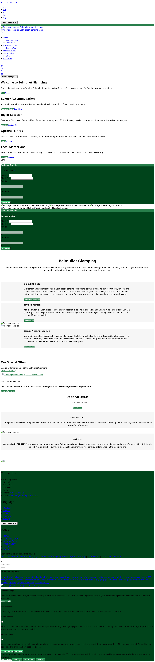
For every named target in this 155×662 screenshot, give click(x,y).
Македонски (94, 577)
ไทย (80, 579)
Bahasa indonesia (25, 579)
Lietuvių (75, 577)
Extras (7, 93)
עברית (43, 579)
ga (4, 17)
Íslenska (50, 579)
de (4, 7)
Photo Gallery (29, 347)
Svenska (4, 582)
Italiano (36, 579)
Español (7, 513)
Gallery (9, 141)
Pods (3, 93)
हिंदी (149, 577)
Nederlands (66, 579)
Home (6, 535)
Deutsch (7, 508)
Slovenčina (40, 582)
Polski (119, 579)
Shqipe (20, 582)
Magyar (4, 579)
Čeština (143, 577)
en (4, 9)
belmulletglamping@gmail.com (23, 495)
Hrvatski (12, 579)
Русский (136, 579)
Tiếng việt (127, 579)
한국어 (103, 579)
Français (7, 516)
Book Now (18, 109)
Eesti (57, 577)
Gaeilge (6, 518)
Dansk (42, 577)
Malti (117, 577)
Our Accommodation (32, 299)
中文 (47, 582)
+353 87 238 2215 (9, 2)
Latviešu (83, 577)
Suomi (68, 577)
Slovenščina (28, 582)
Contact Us (12, 125)
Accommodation (7, 109)
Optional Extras (10, 541)
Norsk (57, 579)
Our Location (29, 320)
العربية (62, 577)
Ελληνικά (50, 577)
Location (4, 125)
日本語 (97, 579)
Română (144, 579)
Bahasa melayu (107, 577)
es (4, 12)
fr (4, 15)
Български (125, 577)
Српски (12, 582)
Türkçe (75, 579)
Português (111, 579)
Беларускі (135, 577)
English (6, 510)
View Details (77, 408)
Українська (88, 579)
